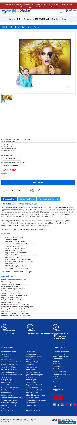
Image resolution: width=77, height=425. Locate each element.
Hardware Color (6, 155)
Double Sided (6, 392)
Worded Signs (31, 380)
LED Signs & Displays (33, 362)
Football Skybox (7, 410)
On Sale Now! (30, 352)
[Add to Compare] (32, 190)
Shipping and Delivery (60, 371)
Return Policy (57, 364)
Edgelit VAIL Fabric (32, 369)
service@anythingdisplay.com (41, 333)
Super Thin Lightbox (8, 367)
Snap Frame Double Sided (11, 362)
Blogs (55, 381)
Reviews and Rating (49, 199)
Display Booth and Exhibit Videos (62, 375)
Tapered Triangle (32, 408)
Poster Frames (31, 382)
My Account (57, 379)
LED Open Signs (7, 380)
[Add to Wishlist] (25, 191)
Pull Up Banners (7, 395)
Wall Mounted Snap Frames (11, 375)
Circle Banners (31, 403)
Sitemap (56, 384)
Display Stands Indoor (34, 357)
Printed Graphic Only (9, 369)
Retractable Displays (9, 403)
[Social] (39, 191)
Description (9, 199)
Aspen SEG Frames (8, 385)
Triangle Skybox (31, 405)
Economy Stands (32, 392)
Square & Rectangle (8, 405)
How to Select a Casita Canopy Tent (61, 357)
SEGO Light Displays (33, 372)
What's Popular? (7, 377)
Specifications (27, 199)
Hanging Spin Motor (33, 410)
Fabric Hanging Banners (10, 387)
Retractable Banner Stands (36, 400)
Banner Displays (31, 354)
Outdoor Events (7, 359)
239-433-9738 (8, 333)
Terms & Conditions (60, 369)
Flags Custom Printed (34, 385)
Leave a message (67, 422)
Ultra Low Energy (32, 367)
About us (56, 361)
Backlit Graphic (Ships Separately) (13, 162)
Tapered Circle (6, 408)
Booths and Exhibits (8, 352)
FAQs (54, 386)
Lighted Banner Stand (34, 390)
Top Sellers (30, 364)
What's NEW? (6, 354)
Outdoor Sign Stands (9, 400)
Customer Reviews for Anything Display (61, 353)
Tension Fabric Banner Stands (12, 398)
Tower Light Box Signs (9, 372)
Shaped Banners (32, 387)
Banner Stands (6, 382)
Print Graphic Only (8, 390)
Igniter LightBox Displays (34, 375)
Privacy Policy (58, 366)
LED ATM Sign (30, 377)
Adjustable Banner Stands (35, 395)
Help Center (30, 359)
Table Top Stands (32, 398)
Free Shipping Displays (9, 364)
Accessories (5, 357)
